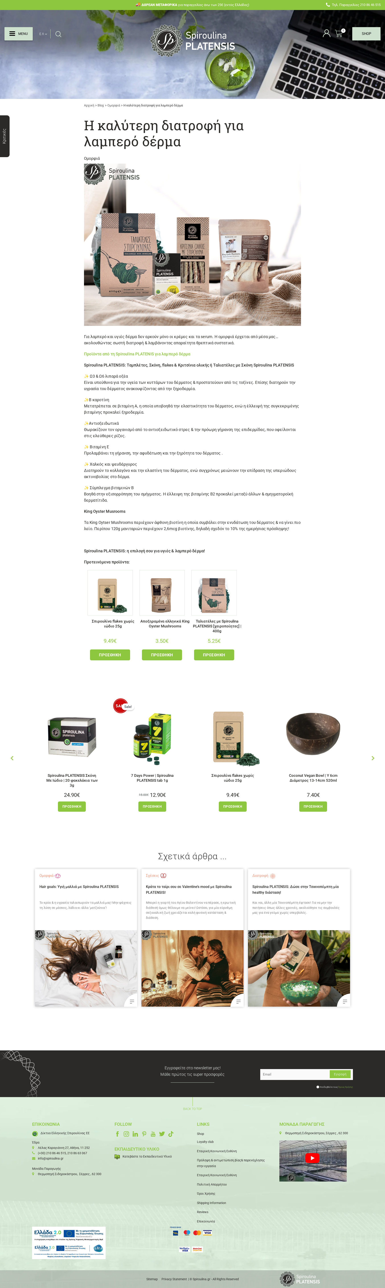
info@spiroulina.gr (50, 1158)
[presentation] (11, 758)
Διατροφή (192, 875)
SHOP (366, 34)
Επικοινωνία (206, 1221)
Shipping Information (211, 1203)
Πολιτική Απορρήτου (212, 1184)
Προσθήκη (110, 655)
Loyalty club (205, 1142)
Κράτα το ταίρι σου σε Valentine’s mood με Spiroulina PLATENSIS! (121, 890)
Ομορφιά (92, 158)
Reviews (202, 1212)
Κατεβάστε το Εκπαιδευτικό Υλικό (147, 1156)
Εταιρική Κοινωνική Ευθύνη (217, 1151)
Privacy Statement (174, 1279)
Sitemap (152, 1279)
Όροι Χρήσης (206, 1193)
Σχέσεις (84, 875)
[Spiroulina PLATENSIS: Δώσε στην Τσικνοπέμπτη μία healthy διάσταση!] (231, 968)
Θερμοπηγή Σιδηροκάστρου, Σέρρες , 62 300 (69, 1174)
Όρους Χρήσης (345, 1087)
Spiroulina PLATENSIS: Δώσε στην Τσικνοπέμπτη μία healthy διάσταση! (227, 890)
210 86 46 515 (370, 5)
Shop (200, 1134)
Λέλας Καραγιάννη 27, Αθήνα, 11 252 (64, 1148)
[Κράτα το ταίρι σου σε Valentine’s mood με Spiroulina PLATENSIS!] (124, 968)
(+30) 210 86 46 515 (52, 1153)
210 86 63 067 (77, 1153)
